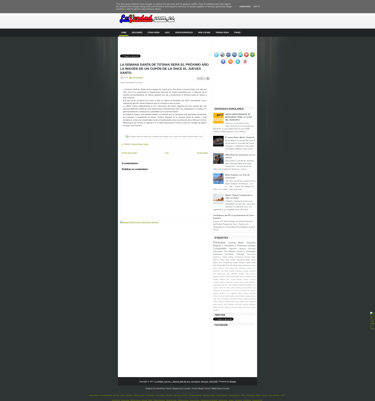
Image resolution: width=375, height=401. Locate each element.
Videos (231, 257)
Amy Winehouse (219, 274)
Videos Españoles (184, 32)
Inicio (167, 152)
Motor (241, 242)
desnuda (253, 271)
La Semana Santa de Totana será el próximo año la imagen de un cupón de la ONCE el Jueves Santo (164, 69)
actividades (251, 251)
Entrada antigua (202, 152)
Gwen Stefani (243, 293)
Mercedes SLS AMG (220, 271)
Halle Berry (230, 268)
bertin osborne (218, 304)
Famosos (219, 242)
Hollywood (241, 260)
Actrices (253, 265)
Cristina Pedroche (226, 282)
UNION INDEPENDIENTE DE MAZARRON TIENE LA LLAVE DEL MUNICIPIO (238, 117)
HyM (227, 296)
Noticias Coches (135, 400)
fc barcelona (233, 307)
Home (123, 32)
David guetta (217, 285)
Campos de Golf (257, 400)
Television (233, 248)
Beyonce (221, 268)
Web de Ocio (116, 400)
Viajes (224, 257)
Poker (237, 32)
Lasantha (187, 388)
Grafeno (231, 400)
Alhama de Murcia (234, 395)
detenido (246, 304)
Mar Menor (129, 395)
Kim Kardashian (225, 262)
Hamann (222, 296)
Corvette (216, 282)
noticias (252, 245)
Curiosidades (220, 248)
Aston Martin (235, 276)
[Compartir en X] (204, 78)
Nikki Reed (244, 301)
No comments (137, 78)
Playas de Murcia (183, 400)
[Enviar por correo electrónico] (198, 78)
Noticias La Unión (139, 395)
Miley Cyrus (251, 260)
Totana (145, 144)
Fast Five (238, 290)
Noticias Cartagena (106, 395)
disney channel (218, 307)
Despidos (248, 285)
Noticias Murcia (94, 395)
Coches (232, 242)
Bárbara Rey (224, 279)
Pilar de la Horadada (209, 395)
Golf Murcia (238, 400)
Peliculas (240, 254)
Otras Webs (154, 32)
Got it (257, 7)
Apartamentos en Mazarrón (209, 400)
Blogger (233, 381)
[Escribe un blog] (201, 78)
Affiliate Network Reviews (221, 388)
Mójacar (258, 395)
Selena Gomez (244, 265)
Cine (225, 251)
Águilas (122, 395)
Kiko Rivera (217, 265)
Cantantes (229, 254)
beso (225, 304)
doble (226, 307)
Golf (167, 32)
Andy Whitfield (232, 274)
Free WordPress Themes (162, 388)
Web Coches (204, 32)
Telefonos (217, 257)
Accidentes (239, 257)
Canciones (251, 254)
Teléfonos (144, 400)
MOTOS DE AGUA (230, 265)
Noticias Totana (137, 144)
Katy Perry (217, 299)
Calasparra (217, 254)
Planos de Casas (171, 400)
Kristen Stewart (243, 299)
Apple (248, 262)
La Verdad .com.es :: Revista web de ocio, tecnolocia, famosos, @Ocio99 (186, 381)
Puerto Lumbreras (222, 395)
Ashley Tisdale (225, 276)
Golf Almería (247, 400)
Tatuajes (246, 271)
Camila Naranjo (236, 279)
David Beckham (250, 282)
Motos (215, 262)
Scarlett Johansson (235, 271)
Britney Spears (245, 276)
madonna (246, 307)
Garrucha (265, 395)
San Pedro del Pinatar (180, 395)
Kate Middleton (240, 268)
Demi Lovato (227, 285)
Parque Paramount (159, 400)
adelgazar (252, 301)
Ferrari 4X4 (246, 290)
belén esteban (239, 262)
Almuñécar (276, 395)
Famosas (252, 248)
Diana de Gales (224, 288)
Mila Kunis (235, 301)
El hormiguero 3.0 (227, 290)
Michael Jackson (224, 301)
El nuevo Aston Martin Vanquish (239, 137)
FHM (254, 262)
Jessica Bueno (251, 296)
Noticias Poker (223, 400)
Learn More (245, 7)
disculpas (252, 304)
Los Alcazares (150, 395)
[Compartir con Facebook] (208, 78)
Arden (215, 268)
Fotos (222, 260)
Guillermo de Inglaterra (228, 293)
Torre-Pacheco (160, 395)
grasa (240, 307)
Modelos (232, 251)
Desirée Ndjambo (238, 285)
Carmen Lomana (249, 279)
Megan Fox (251, 268)
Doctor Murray (236, 288)
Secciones (137, 32)
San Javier (169, 395)
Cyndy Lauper (238, 282)
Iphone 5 (241, 251)
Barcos (216, 260)
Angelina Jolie (244, 274)
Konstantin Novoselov (229, 299)
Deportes (251, 242)
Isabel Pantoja (240, 296)
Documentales (247, 288)
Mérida (283, 395)
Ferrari (233, 260)
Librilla (243, 395)
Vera (270, 395)
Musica (242, 248)
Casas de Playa (194, 400)
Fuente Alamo (250, 395)
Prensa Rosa (222, 32)
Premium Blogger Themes (201, 388)
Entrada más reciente (129, 152)
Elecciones (218, 251)
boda (227, 260)
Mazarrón (116, 395)
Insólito (231, 296)
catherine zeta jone (235, 304)
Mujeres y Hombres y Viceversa (230, 245)
